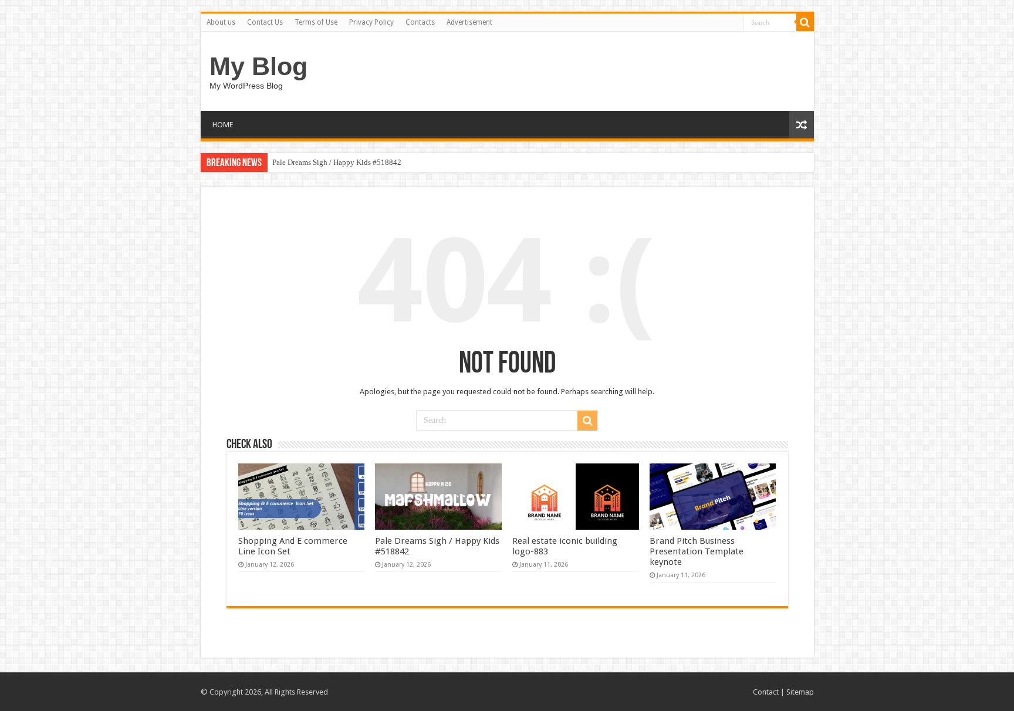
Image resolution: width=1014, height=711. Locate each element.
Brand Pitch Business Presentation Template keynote (696, 551)
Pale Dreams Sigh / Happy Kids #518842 (336, 162)
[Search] (805, 22)
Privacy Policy (371, 22)
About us (221, 22)
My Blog (258, 66)
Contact (766, 692)
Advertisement (469, 22)
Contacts (420, 22)
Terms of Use (316, 22)
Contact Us (265, 22)
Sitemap (800, 692)
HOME (222, 124)
